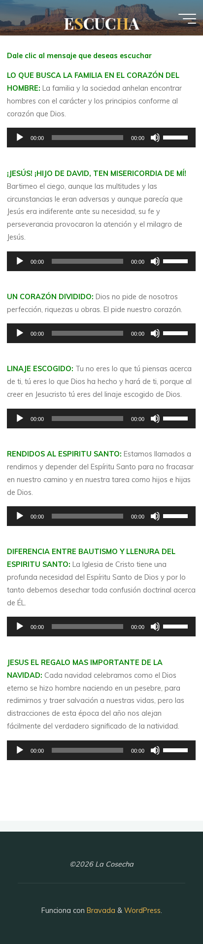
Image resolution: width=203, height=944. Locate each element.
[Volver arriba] (164, 905)
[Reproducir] (20, 137)
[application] (101, 137)
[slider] (177, 136)
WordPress (142, 910)
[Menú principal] (187, 19)
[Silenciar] (156, 137)
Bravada (100, 910)
